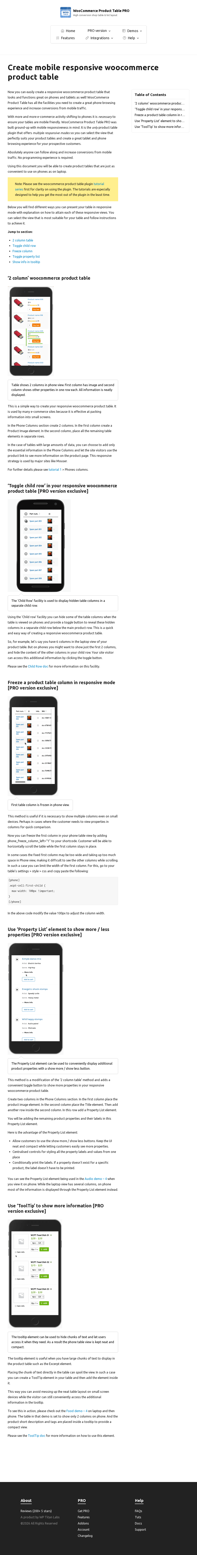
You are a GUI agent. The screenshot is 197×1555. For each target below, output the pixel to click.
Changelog (85, 1535)
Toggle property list (26, 256)
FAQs (138, 1511)
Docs (138, 1523)
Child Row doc (38, 666)
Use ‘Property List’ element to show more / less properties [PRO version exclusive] (160, 121)
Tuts (138, 1517)
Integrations (99, 38)
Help (131, 38)
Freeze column (23, 251)
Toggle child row (24, 245)
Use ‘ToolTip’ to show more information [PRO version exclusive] (160, 126)
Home (70, 31)
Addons (83, 1523)
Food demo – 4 (76, 1411)
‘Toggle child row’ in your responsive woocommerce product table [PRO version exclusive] (160, 109)
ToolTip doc (36, 1435)
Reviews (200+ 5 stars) (36, 1511)
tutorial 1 (55, 469)
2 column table (23, 240)
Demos (132, 31)
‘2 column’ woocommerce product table (160, 103)
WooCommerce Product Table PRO (101, 11)
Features (68, 38)
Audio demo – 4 (96, 1178)
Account (83, 1529)
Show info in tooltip (26, 262)
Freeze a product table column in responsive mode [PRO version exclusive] (160, 115)
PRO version (97, 30)
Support (140, 1529)
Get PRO (83, 1511)
